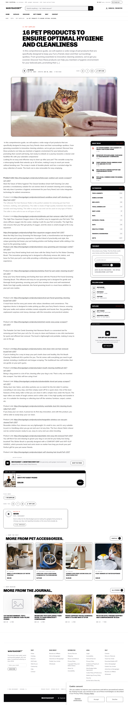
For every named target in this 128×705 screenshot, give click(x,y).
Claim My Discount (64, 362)
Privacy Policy (89, 693)
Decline (114, 699)
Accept (96, 699)
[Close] (90, 316)
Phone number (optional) (47, 338)
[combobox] (43, 342)
